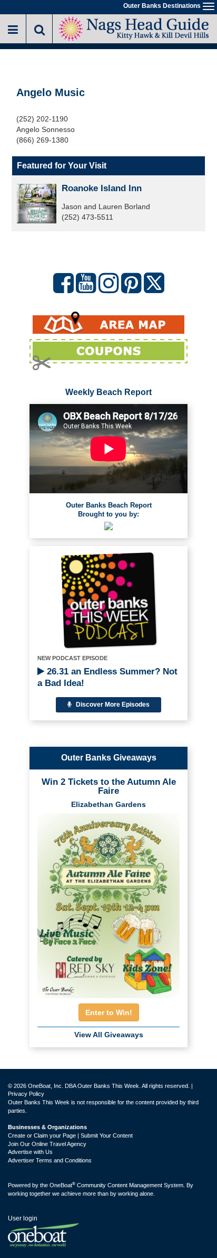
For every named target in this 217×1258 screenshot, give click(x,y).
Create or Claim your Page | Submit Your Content (70, 1135)
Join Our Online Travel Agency (47, 1144)
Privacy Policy (26, 1094)
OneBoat (62, 1185)
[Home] (134, 27)
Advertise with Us (30, 1152)
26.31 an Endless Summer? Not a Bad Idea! (107, 677)
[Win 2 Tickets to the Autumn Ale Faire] (108, 902)
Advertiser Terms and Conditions (50, 1160)
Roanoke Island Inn (102, 188)
